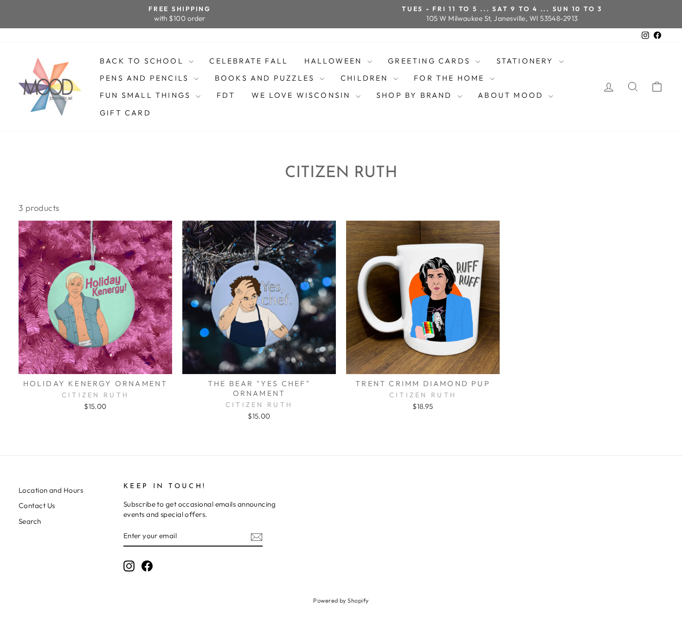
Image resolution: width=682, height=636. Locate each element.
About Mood (512, 95)
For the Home (451, 78)
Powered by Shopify (340, 600)
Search (30, 521)
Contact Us (37, 505)
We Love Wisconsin (302, 95)
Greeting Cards (430, 60)
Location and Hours (51, 490)
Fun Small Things (146, 95)
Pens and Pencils (146, 78)
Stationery (526, 60)
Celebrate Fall (248, 60)
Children (366, 78)
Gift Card (125, 112)
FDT (226, 95)
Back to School (143, 60)
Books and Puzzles (266, 78)
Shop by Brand (415, 95)
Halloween (334, 60)
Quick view (95, 363)
